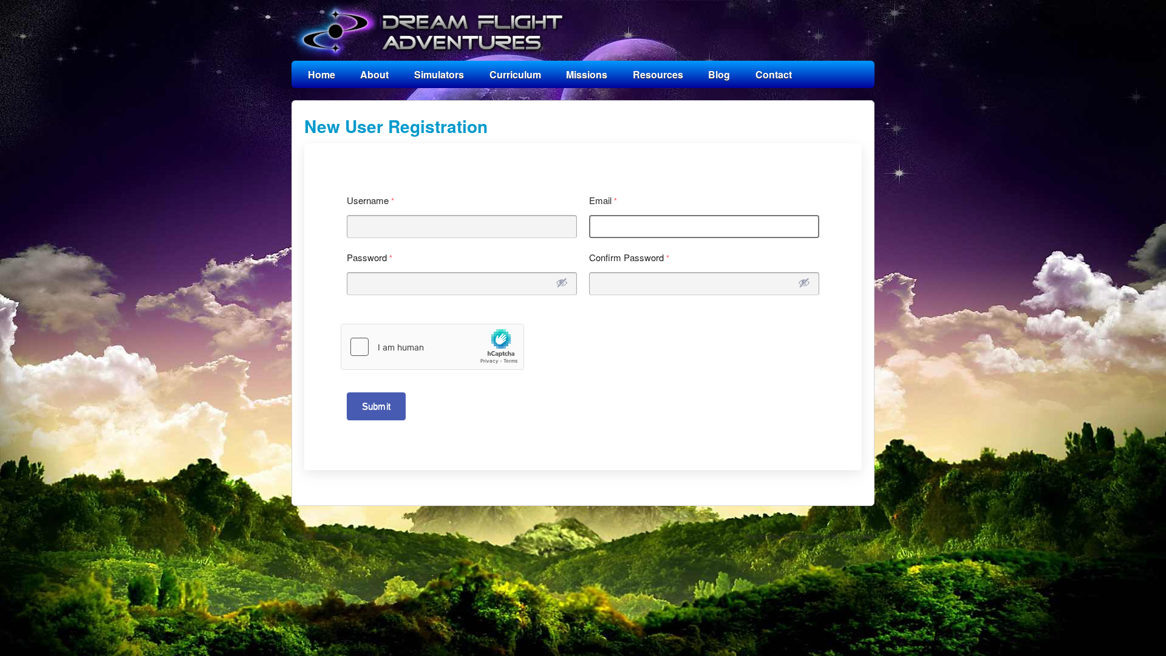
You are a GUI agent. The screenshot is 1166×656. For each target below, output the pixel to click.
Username (371, 200)
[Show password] (562, 282)
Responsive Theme (774, 536)
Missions (586, 74)
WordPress (857, 536)
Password (370, 257)
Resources (658, 74)
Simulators (439, 74)
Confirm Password (629, 257)
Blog (719, 74)
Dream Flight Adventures (350, 536)
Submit (376, 406)
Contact (773, 74)
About (374, 74)
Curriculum (515, 74)
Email (603, 200)
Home (321, 74)
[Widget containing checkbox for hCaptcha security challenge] (432, 347)
